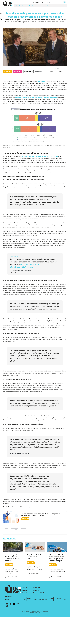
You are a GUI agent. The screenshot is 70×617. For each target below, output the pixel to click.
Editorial (24, 599)
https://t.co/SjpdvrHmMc (29, 264)
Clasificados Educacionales (58, 599)
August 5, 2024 (13, 455)
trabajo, (6, 529)
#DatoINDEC (15, 256)
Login (64, 599)
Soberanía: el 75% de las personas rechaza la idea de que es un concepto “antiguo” (56, 558)
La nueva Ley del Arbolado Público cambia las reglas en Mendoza (12, 558)
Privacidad (34, 599)
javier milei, (23, 529)
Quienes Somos (29, 599)
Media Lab (48, 5)
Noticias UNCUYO (38, 593)
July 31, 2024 (13, 272)
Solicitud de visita (50, 599)
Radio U (24, 5)
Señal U (18, 5)
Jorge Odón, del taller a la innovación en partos (34, 557)
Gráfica (39, 599)
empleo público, (14, 529)
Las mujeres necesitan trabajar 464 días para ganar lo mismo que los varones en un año (40, 515)
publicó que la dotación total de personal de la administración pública (36, 97)
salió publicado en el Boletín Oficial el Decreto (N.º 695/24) (40, 156)
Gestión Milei (18, 71)
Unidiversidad (28, 71)
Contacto (44, 599)
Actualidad (7, 71)
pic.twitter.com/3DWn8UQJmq (21, 267)
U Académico (40, 5)
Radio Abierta (31, 5)
